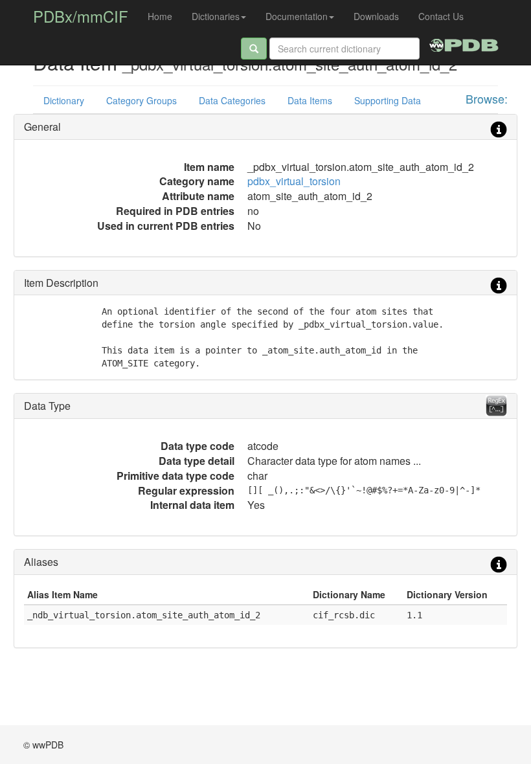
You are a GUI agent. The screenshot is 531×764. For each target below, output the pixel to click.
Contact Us (441, 16)
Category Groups (141, 100)
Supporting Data (387, 100)
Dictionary (63, 100)
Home (160, 16)
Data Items (310, 100)
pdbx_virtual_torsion (294, 181)
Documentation (297, 16)
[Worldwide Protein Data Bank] (464, 43)
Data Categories (232, 100)
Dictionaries (216, 16)
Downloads (376, 16)
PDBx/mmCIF (80, 16)
